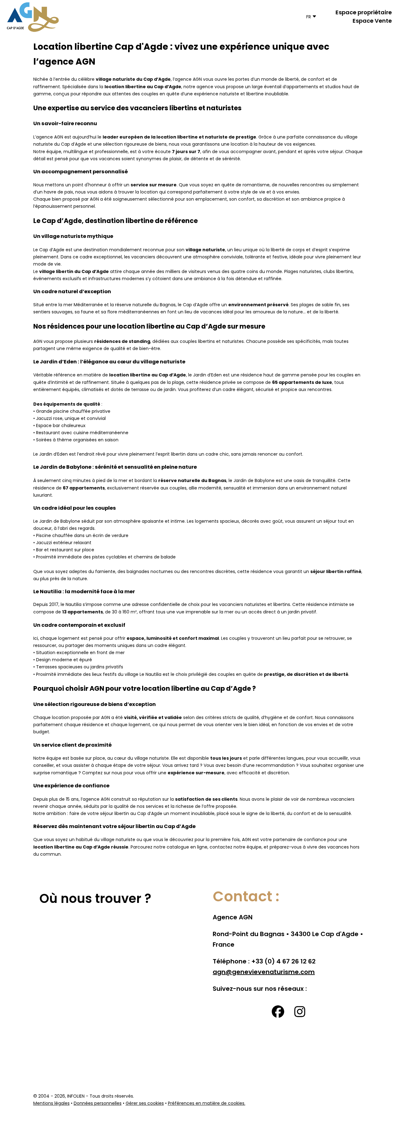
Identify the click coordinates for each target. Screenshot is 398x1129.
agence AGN (188, 79)
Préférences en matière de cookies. (206, 1103)
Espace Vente (372, 21)
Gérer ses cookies (145, 1103)
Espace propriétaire (364, 13)
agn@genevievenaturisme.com (264, 972)
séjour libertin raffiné (335, 572)
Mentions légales (51, 1103)
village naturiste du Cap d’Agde (133, 79)
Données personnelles (98, 1103)
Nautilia (73, 604)
